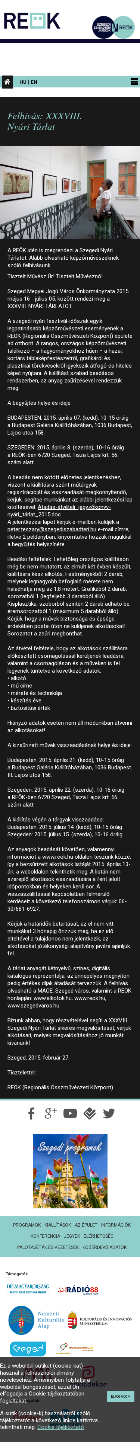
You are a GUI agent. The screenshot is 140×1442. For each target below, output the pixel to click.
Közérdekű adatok (105, 1247)
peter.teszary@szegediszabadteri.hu (51, 529)
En (34, 82)
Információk (116, 1225)
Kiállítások (57, 1225)
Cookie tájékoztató (60, 1427)
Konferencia (45, 1236)
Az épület (86, 1225)
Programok (27, 1225)
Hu (23, 82)
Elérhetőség (98, 1236)
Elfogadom (121, 1396)
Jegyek (72, 1236)
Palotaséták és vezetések (48, 1247)
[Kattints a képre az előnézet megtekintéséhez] (70, 196)
